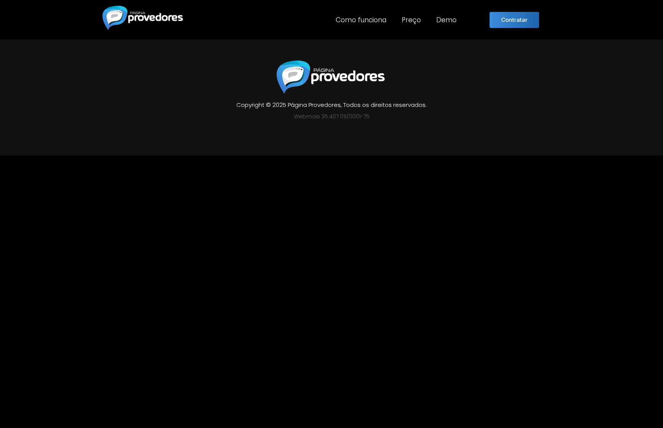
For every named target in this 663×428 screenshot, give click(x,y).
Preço (411, 20)
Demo (446, 20)
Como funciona (361, 20)
